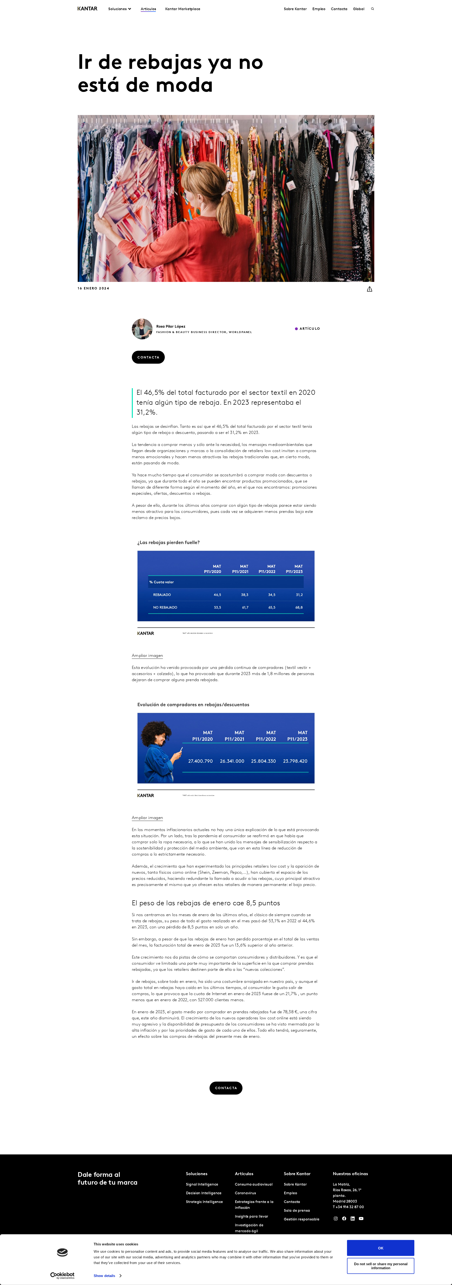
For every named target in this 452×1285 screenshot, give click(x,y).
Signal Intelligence (202, 1184)
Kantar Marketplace (182, 9)
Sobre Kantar (295, 9)
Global (359, 9)
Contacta (339, 9)
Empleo (319, 9)
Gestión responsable (301, 1219)
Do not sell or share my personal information (381, 1266)
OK (380, 1248)
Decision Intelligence (204, 1193)
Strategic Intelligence (204, 1202)
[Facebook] (344, 1220)
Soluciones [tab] (117, 9)
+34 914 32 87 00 (350, 1207)
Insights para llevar (251, 1217)
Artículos (148, 9)
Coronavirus (245, 1193)
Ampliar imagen (147, 656)
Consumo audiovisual (253, 1184)
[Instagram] (336, 1220)
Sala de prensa (297, 1211)
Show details (104, 1276)
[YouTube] (361, 1220)
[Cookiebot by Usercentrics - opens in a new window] (62, 1275)
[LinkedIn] (352, 1220)
